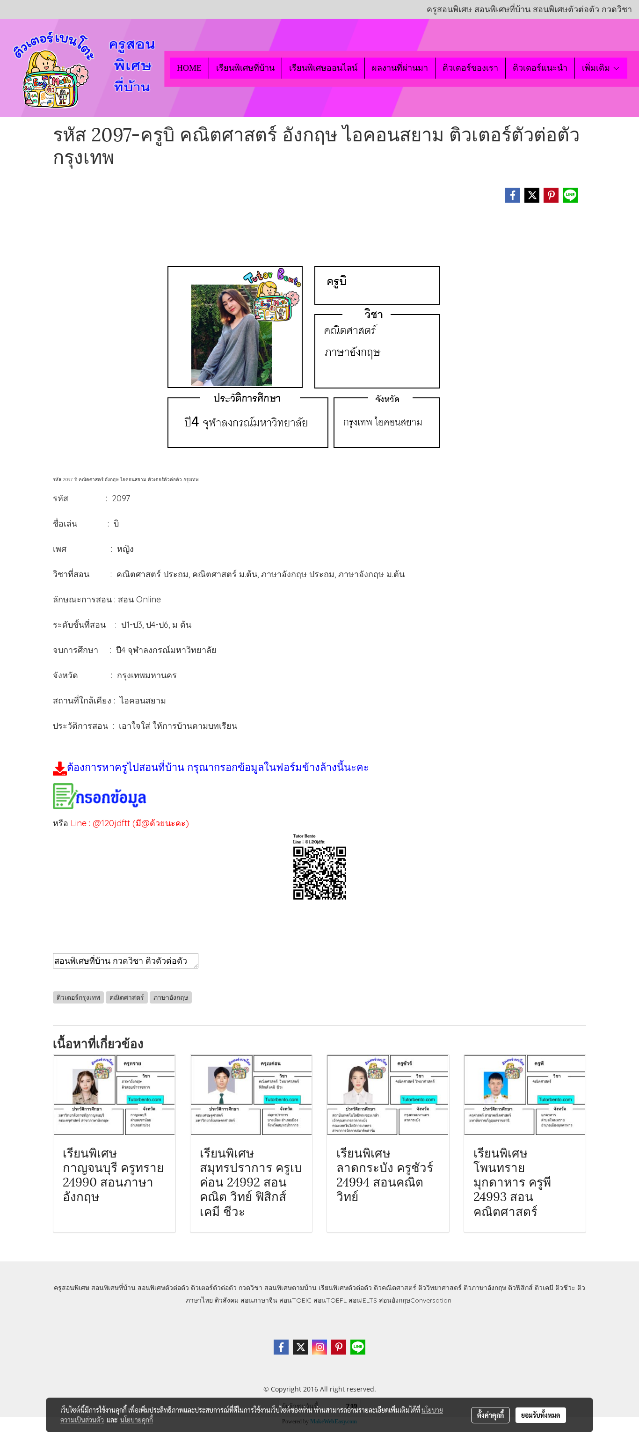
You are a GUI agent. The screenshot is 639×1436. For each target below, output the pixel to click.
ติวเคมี (544, 1287)
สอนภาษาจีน (258, 1300)
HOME (189, 68)
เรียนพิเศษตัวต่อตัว (346, 1287)
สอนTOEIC (295, 1300)
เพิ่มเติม (597, 68)
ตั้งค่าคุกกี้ (490, 1415)
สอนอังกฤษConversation (415, 1300)
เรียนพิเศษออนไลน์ (323, 68)
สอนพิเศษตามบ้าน (290, 1287)
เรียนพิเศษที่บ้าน (245, 68)
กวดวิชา (250, 1287)
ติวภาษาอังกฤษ (485, 1287)
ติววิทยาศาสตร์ (440, 1287)
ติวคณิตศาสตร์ (395, 1287)
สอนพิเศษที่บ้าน (113, 1287)
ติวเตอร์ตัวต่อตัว (214, 1287)
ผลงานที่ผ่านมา (400, 68)
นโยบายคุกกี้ (136, 1419)
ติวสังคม (227, 1300)
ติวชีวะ (565, 1287)
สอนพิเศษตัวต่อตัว (163, 1287)
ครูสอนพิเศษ (71, 1287)
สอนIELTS (363, 1300)
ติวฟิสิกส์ (520, 1287)
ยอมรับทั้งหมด (540, 1415)
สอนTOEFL (330, 1300)
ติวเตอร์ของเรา (470, 68)
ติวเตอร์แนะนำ (540, 68)
